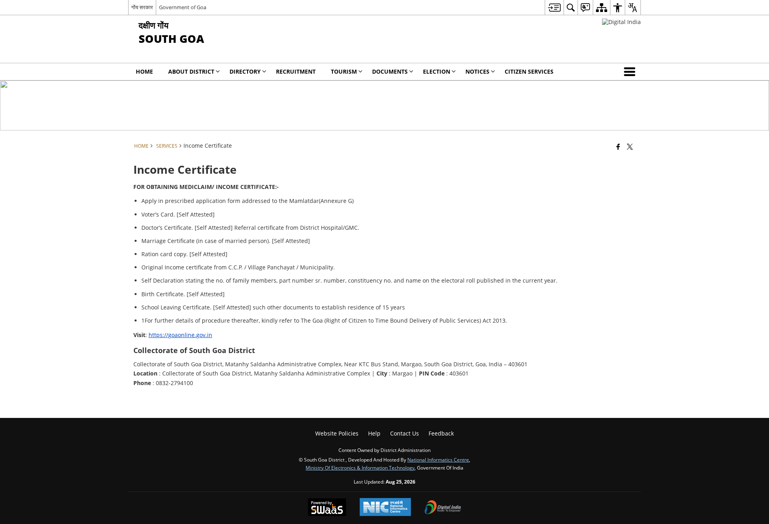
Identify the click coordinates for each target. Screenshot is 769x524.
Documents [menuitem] (390, 71)
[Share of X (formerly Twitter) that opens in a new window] (630, 146)
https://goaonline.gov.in (180, 335)
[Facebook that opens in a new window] (618, 146)
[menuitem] (554, 7)
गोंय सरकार (142, 7)
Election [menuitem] (436, 71)
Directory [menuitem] (245, 71)
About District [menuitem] (191, 71)
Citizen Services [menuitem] (529, 71)
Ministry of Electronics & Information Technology (360, 467)
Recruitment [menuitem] (296, 71)
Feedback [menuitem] (441, 433)
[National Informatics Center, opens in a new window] (385, 508)
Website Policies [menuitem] (336, 433)
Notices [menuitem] (477, 71)
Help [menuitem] (374, 433)
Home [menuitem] (144, 71)
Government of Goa (182, 7)
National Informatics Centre (438, 459)
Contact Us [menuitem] (404, 433)
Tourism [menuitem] (344, 71)
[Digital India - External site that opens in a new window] (621, 22)
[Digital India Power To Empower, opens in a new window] (443, 508)
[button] (631, 71)
